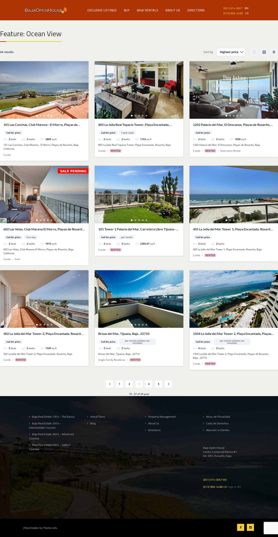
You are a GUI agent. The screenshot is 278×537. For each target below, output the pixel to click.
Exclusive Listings (102, 10)
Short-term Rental (230, 150)
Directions (196, 10)
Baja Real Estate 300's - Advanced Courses (51, 436)
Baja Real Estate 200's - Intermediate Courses (45, 425)
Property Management (162, 417)
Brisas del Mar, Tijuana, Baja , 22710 (123, 333)
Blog (93, 423)
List (264, 52)
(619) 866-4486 (233, 13)
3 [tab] (44, 116)
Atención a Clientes (218, 430)
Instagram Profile (250, 527)
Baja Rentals (147, 10)
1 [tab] (37, 116)
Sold (17, 259)
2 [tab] (41, 116)
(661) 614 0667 (232, 7)
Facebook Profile (240, 527)
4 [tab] (48, 116)
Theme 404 (50, 528)
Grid (254, 52)
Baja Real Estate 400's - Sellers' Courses (50, 447)
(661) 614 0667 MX (215, 479)
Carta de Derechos (217, 423)
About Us (172, 10)
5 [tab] (52, 116)
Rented (115, 150)
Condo (7, 155)
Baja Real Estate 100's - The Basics (53, 417)
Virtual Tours (97, 417)
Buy (127, 10)
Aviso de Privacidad (218, 417)
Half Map (274, 52)
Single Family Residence (111, 360)
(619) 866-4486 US (215, 486)
